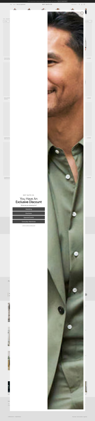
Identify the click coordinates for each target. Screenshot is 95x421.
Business (29, 213)
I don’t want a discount (28, 225)
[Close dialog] (82, 13)
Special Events (29, 217)
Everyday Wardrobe (29, 221)
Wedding (29, 209)
